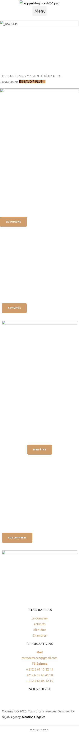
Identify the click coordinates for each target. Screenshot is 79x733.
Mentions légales (33, 717)
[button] (39, 11)
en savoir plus (31, 81)
